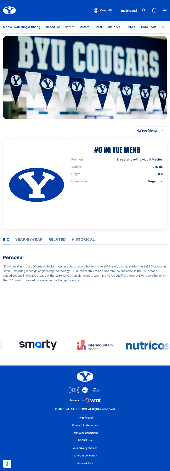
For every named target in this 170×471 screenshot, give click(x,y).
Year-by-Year (28, 239)
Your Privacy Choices (85, 448)
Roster (69, 27)
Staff (98, 27)
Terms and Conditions (85, 432)
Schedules (53, 27)
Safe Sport (148, 27)
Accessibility (85, 463)
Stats (83, 27)
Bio (6, 239)
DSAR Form (85, 440)
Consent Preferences (85, 425)
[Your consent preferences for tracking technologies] (7, 464)
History (113, 27)
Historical (83, 239)
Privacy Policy (85, 417)
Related (57, 239)
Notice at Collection (85, 455)
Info (130, 27)
